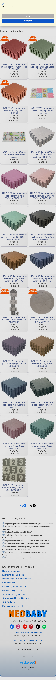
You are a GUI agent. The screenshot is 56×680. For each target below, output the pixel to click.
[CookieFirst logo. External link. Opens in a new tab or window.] (3, 4)
